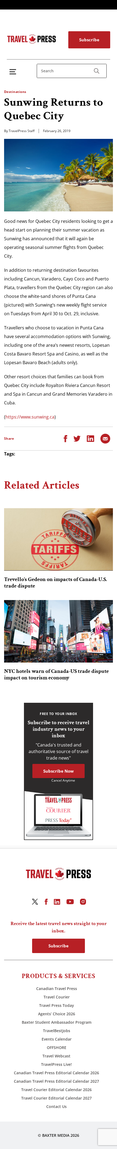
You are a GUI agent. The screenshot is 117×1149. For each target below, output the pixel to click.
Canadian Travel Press (56, 988)
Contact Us (56, 1106)
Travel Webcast (56, 1056)
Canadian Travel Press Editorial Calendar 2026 (56, 1072)
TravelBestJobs (56, 1030)
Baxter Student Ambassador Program (56, 1022)
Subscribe (89, 39)
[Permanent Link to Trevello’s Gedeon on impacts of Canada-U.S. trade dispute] (58, 539)
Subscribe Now (58, 771)
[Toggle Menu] (14, 71)
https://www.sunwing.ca (29, 417)
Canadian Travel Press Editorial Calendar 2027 (56, 1081)
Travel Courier (57, 997)
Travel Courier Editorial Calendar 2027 (56, 1098)
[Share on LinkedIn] (90, 438)
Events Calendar (57, 1039)
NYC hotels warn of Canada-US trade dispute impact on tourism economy (56, 674)
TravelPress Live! (56, 1064)
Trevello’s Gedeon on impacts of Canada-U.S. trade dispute (55, 582)
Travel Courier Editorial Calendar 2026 (56, 1089)
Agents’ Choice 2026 (56, 1013)
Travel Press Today (56, 1005)
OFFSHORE (56, 1047)
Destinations (15, 91)
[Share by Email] (105, 438)
